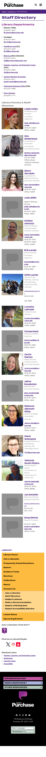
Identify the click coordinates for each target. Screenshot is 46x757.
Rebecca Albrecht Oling (29, 409)
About (6, 584)
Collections (9, 580)
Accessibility (8, 664)
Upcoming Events (13, 618)
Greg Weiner (31, 517)
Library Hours (10, 554)
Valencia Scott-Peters (31, 461)
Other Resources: (15, 687)
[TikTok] (23, 715)
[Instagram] (20, 715)
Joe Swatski (31, 494)
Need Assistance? (15, 683)
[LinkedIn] (26, 715)
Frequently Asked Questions (18, 563)
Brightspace (8, 658)
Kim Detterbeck (30, 137)
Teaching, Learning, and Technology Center (20, 65)
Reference (7, 56)
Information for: (15, 678)
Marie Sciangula (30, 437)
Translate (29, 731)
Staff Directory (12, 596)
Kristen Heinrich (29, 222)
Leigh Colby (31, 108)
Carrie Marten (28, 356)
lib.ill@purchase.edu (11, 51)
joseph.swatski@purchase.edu (15, 82)
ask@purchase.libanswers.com (15, 61)
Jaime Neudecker (30, 382)
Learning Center (10, 661)
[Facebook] (17, 715)
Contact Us (12, 11)
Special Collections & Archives (15, 77)
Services (8, 576)
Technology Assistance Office (14, 86)
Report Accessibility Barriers (19, 609)
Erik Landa (30, 250)
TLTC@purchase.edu (32, 452)
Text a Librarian (9, 93)
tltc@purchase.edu (11, 72)
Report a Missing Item (16, 605)
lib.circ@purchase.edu (12, 42)
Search (7, 567)
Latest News (10, 614)
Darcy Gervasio (29, 172)
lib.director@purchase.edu (14, 32)
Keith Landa (31, 274)
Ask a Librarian (11, 559)
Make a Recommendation (18, 602)
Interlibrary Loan (10, 46)
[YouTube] (29, 715)
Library (4, 11)
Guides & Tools (11, 571)
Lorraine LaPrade (29, 308)
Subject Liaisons (13, 599)
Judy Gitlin (30, 197)
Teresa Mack (31, 331)
